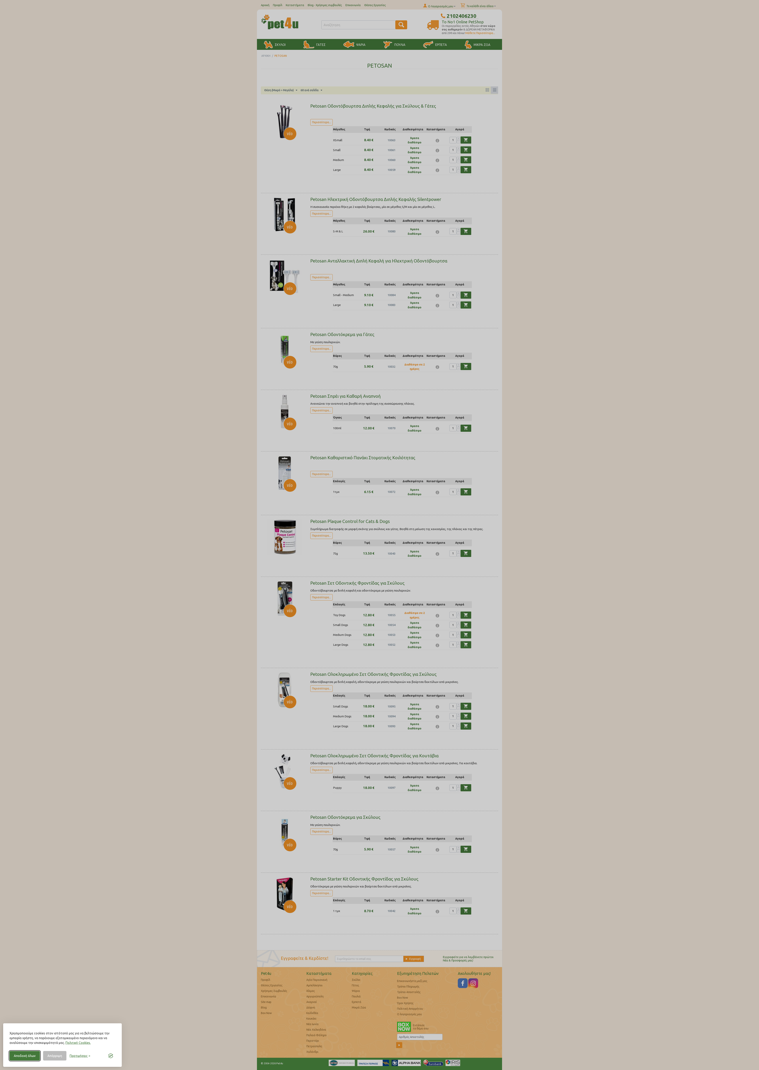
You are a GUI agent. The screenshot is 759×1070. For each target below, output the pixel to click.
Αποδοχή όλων (25, 1056)
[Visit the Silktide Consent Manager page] (110, 1056)
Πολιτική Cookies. (78, 1042)
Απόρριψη (54, 1056)
